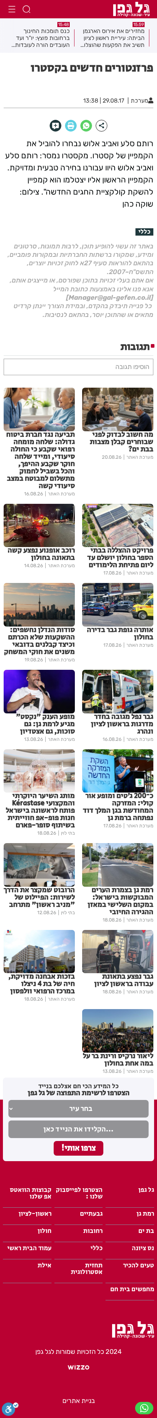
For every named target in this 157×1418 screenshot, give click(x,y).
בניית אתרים (78, 1401)
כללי (144, 232)
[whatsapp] (86, 126)
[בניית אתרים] (78, 1370)
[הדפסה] (71, 126)
